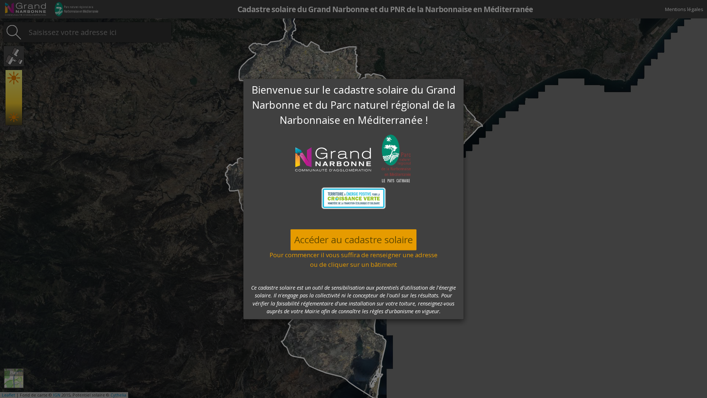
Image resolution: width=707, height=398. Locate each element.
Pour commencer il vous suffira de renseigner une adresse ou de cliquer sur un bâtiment (353, 259)
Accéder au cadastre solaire (353, 239)
